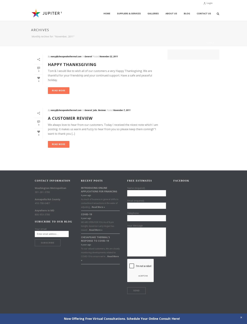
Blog (187, 13)
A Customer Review (70, 118)
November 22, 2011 (108, 56)
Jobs (95, 110)
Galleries (153, 13)
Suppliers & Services (129, 13)
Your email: (41, 229)
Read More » (98, 207)
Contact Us (204, 13)
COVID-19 (86, 214)
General (88, 56)
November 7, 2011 (122, 110)
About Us (171, 13)
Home (107, 13)
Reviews (102, 110)
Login (210, 3)
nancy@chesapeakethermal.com (66, 56)
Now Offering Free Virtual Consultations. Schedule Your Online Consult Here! (122, 319)
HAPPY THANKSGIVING (72, 64)
